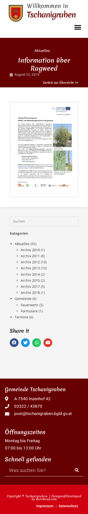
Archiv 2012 (30, 262)
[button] (77, 27)
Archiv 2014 (30, 274)
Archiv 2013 (30, 268)
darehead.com (46, 499)
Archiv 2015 (30, 280)
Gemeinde (23, 298)
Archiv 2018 (30, 292)
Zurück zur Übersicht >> (60, 83)
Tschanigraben (51, 14)
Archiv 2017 (30, 286)
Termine (21, 317)
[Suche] (77, 470)
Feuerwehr (29, 305)
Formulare (29, 311)
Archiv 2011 (30, 256)
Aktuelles (42, 51)
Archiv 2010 (30, 250)
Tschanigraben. (36, 496)
